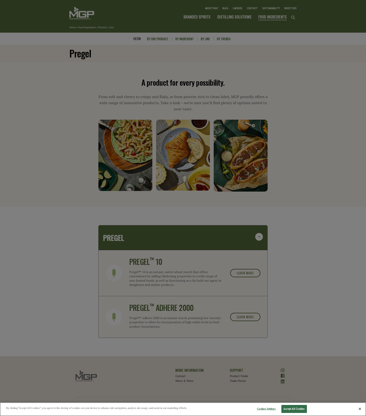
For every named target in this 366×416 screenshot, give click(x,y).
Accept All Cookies (294, 408)
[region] (183, 409)
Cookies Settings (266, 408)
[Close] (360, 409)
